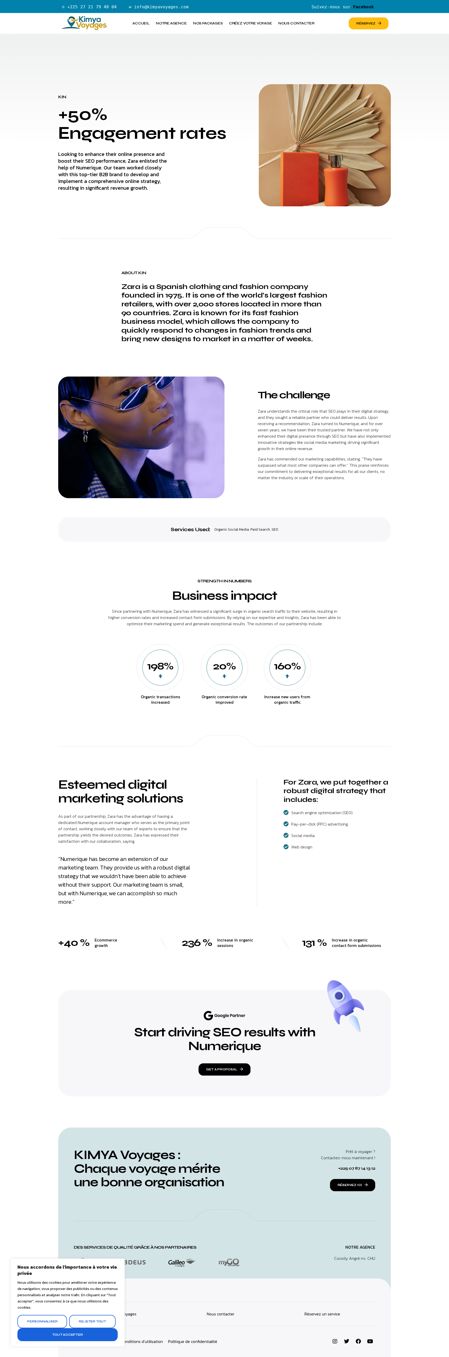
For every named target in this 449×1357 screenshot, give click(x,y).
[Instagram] (335, 1341)
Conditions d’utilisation (142, 1341)
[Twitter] (346, 1341)
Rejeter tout (92, 1321)
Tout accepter (67, 1334)
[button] (224, 1069)
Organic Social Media (231, 529)
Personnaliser (42, 1321)
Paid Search (260, 529)
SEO (275, 529)
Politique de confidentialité (192, 1341)
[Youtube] (370, 1341)
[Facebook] (358, 1341)
